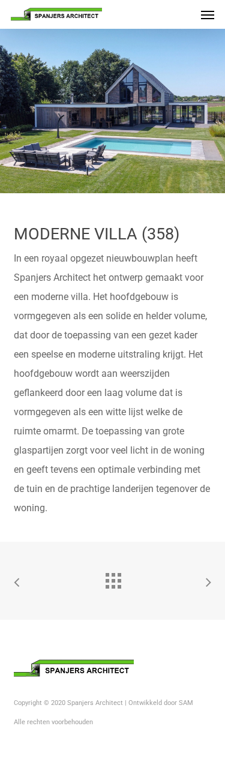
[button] (207, 14)
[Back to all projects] (113, 578)
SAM (186, 703)
